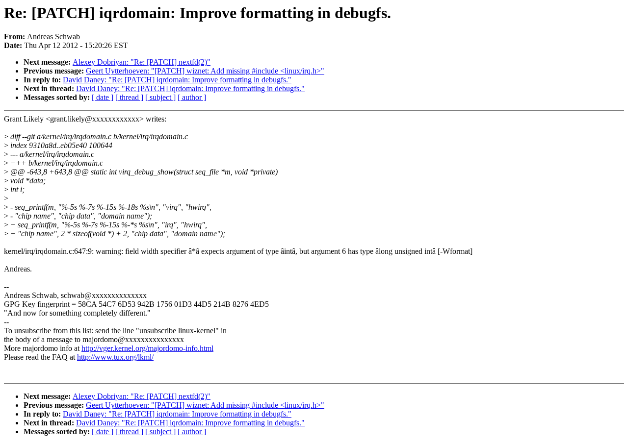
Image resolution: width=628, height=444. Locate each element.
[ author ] (192, 97)
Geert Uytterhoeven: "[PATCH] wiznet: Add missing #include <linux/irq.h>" (205, 71)
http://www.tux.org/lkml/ (115, 357)
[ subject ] (160, 97)
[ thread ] (129, 97)
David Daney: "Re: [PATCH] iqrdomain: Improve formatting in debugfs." (177, 79)
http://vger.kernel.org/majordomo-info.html (147, 348)
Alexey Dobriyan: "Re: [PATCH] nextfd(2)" (141, 62)
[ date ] (102, 97)
